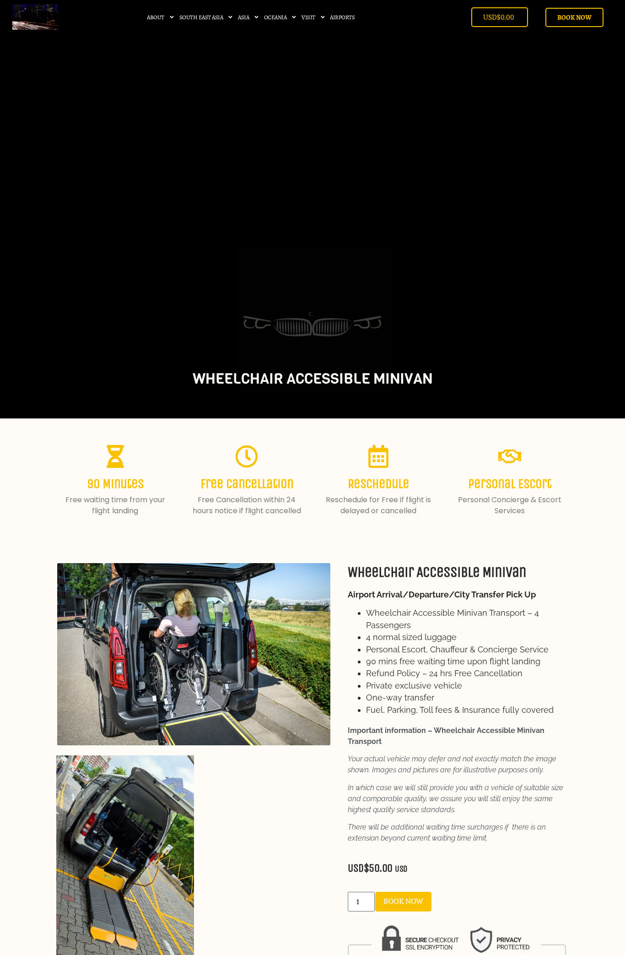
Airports (342, 17)
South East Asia (201, 17)
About (155, 17)
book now (403, 901)
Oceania (275, 17)
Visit (308, 17)
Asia (243, 17)
